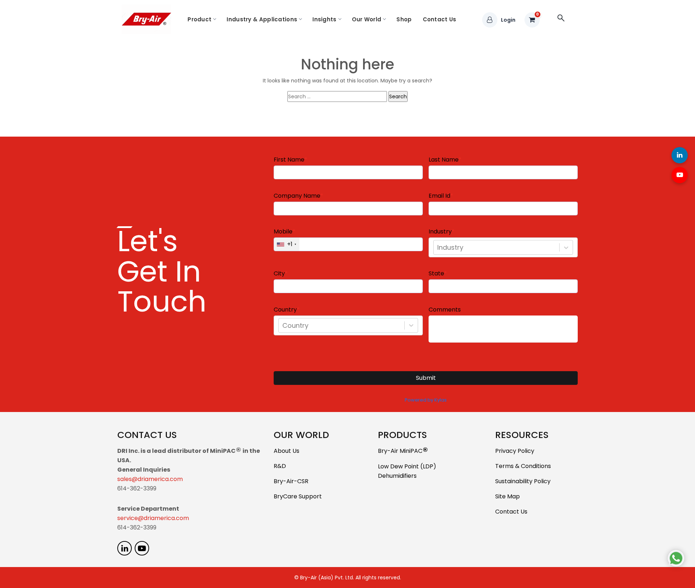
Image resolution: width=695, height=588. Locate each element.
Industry (440, 232)
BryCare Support (298, 496)
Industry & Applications (262, 19)
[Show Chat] (676, 558)
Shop (404, 19)
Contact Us (439, 19)
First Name (289, 160)
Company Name (297, 196)
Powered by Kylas (426, 400)
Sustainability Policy (523, 481)
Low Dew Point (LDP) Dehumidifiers (407, 471)
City (279, 273)
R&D (280, 466)
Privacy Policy (514, 451)
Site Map (507, 496)
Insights (324, 19)
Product (199, 19)
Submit (426, 378)
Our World (367, 19)
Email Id (439, 196)
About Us (286, 451)
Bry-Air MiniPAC (403, 451)
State (436, 273)
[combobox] (438, 247)
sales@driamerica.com (150, 479)
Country (285, 310)
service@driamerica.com (153, 518)
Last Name (444, 160)
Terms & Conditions (523, 466)
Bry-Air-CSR (291, 481)
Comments (445, 310)
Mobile (283, 232)
